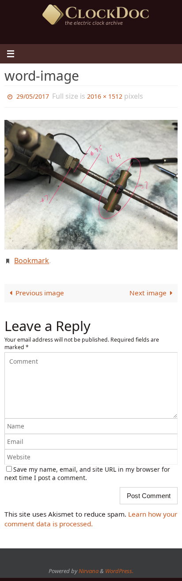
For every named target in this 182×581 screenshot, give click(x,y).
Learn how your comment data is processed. (90, 514)
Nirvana (89, 566)
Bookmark (31, 257)
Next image (148, 288)
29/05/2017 (32, 95)
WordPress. (119, 566)
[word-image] (91, 182)
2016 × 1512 (104, 95)
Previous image (39, 288)
